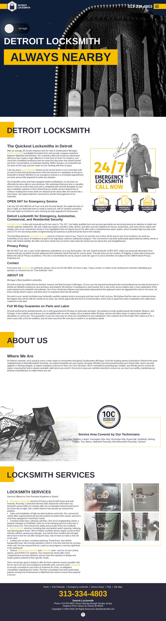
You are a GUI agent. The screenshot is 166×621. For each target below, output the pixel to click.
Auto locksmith (16, 528)
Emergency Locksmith (78, 587)
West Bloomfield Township (124, 442)
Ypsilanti (142, 442)
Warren (88, 442)
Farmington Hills (97, 439)
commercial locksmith (27, 550)
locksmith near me (38, 236)
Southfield (142, 439)
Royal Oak (131, 439)
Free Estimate (58, 587)
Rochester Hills (118, 439)
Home (46, 587)
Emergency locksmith (20, 501)
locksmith (46, 550)
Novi (108, 439)
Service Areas (97, 587)
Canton (85, 439)
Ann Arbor (67, 439)
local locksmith (28, 170)
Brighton (77, 439)
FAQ (109, 587)
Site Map (118, 587)
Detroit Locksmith (15, 153)
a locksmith (75, 565)
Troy (82, 442)
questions (26, 268)
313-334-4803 (83, 593)
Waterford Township (102, 442)
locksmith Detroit (14, 224)
